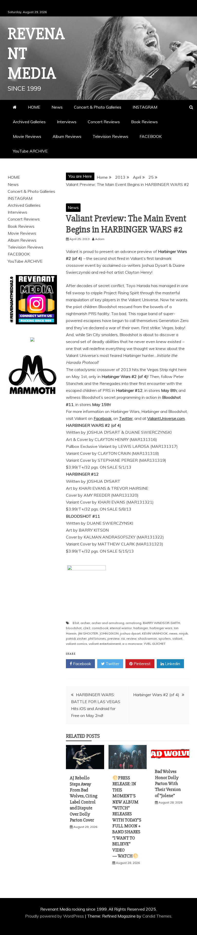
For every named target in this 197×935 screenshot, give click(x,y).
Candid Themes (156, 916)
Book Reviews (144, 121)
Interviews (66, 121)
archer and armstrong (108, 623)
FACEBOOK (151, 136)
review (131, 638)
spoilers (165, 638)
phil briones (97, 638)
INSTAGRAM (145, 107)
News (57, 107)
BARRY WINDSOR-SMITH (161, 623)
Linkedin (172, 663)
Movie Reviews (27, 136)
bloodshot (74, 628)
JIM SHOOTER (88, 633)
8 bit (76, 623)
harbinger (140, 628)
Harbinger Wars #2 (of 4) (156, 694)
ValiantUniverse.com (166, 418)
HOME (34, 107)
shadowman (147, 638)
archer (85, 623)
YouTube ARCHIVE (30, 151)
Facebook (103, 418)
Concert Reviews (104, 121)
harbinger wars (161, 628)
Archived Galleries (29, 121)
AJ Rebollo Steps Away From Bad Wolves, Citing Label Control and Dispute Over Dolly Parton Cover (83, 799)
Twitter (126, 418)
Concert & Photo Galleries (97, 107)
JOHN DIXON (109, 633)
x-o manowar (132, 644)
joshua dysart (130, 633)
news (173, 633)
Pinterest (142, 663)
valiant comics (76, 644)
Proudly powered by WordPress (55, 916)
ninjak (183, 633)
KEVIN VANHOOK (155, 633)
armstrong (133, 623)
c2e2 (86, 628)
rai (123, 638)
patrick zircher (76, 638)
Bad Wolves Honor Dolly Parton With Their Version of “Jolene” (168, 783)
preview (113, 638)
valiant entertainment (105, 644)
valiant (177, 638)
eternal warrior (121, 628)
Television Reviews (110, 136)
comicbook (100, 628)
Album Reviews (67, 136)
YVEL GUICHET (154, 644)
